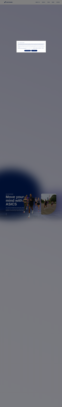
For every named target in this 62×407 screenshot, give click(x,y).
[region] (31, 47)
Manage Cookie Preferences (27, 50)
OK (34, 50)
